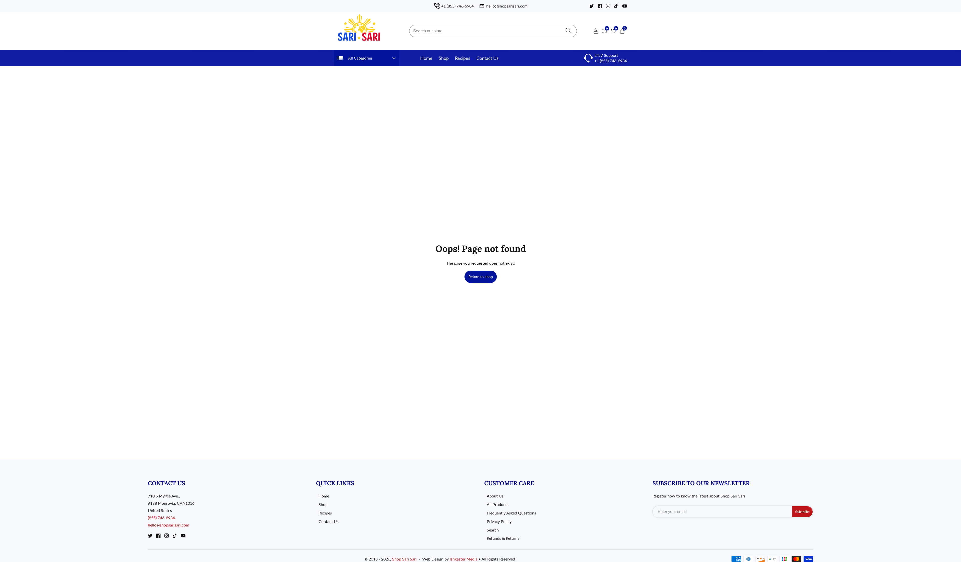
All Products (498, 504)
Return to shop (480, 276)
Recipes (462, 58)
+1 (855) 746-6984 (610, 60)
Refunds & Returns (503, 538)
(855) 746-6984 (161, 517)
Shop (444, 58)
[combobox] (493, 31)
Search (493, 529)
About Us (495, 495)
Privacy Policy (499, 521)
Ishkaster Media (463, 559)
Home (426, 58)
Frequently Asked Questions (511, 512)
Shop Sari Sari (404, 559)
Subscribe (802, 512)
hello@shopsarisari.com (168, 524)
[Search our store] (568, 31)
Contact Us (487, 58)
